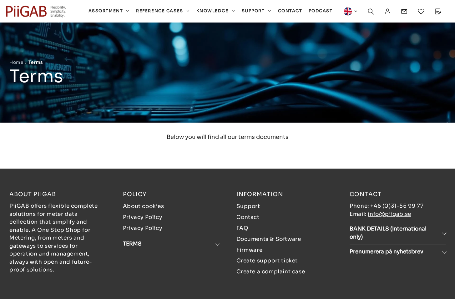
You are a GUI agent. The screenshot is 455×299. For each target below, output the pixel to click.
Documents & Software (268, 239)
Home (16, 62)
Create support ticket (267, 260)
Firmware (249, 250)
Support (248, 206)
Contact (248, 217)
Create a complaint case (270, 271)
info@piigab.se (389, 214)
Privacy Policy (142, 217)
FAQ (242, 228)
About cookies (143, 206)
